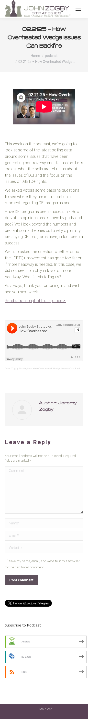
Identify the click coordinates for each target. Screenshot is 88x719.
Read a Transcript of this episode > (35, 300)
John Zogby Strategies (18, 368)
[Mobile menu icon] (78, 9)
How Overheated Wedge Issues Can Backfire (58, 368)
